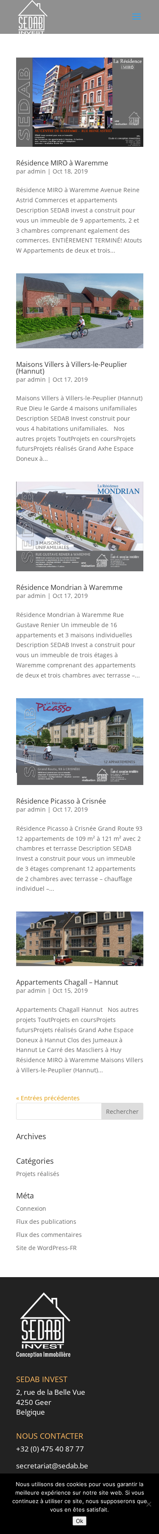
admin (37, 171)
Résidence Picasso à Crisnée (61, 801)
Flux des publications (46, 1221)
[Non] (148, 1504)
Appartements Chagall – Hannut (67, 982)
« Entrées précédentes (48, 1098)
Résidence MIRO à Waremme (62, 163)
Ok (79, 1520)
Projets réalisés (37, 1174)
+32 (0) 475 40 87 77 (50, 1449)
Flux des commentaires (49, 1235)
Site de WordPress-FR (46, 1248)
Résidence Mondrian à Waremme (69, 587)
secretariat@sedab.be (52, 1466)
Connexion (31, 1208)
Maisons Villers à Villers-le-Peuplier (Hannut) (71, 368)
